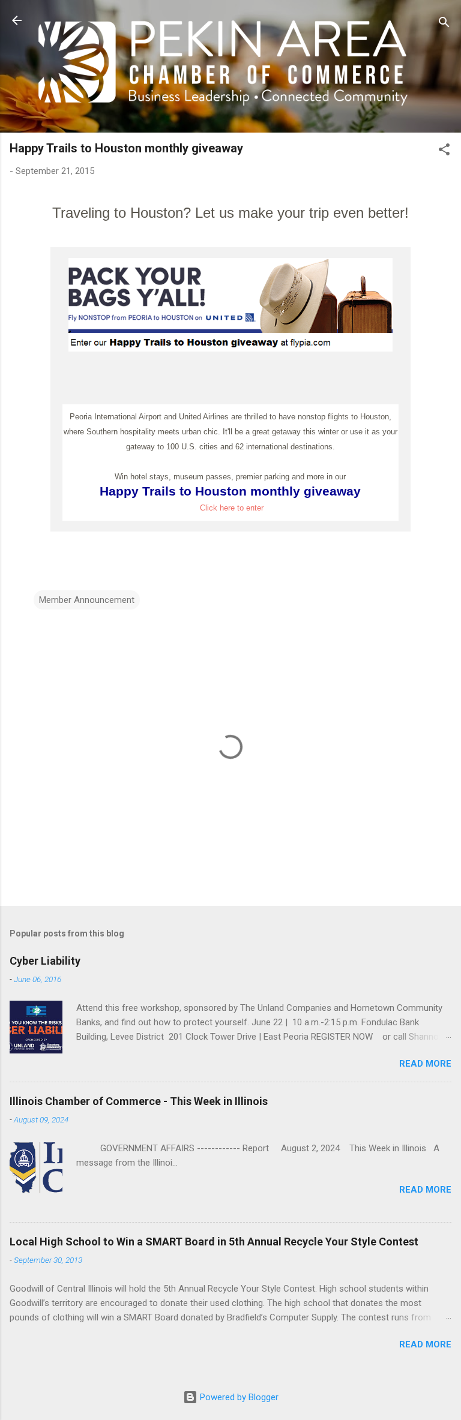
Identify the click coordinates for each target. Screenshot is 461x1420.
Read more (425, 1063)
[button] (444, 151)
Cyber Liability (45, 960)
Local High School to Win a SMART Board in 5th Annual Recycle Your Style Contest (214, 1241)
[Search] (444, 24)
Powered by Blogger (238, 1397)
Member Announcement (86, 600)
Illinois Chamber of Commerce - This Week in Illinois (139, 1101)
